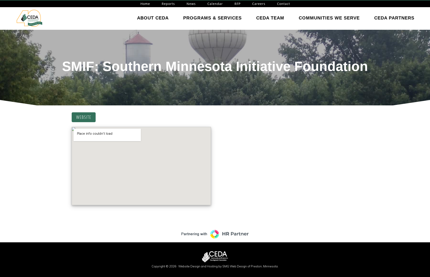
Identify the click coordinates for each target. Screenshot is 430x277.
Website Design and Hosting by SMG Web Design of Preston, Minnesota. (228, 266)
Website (83, 117)
